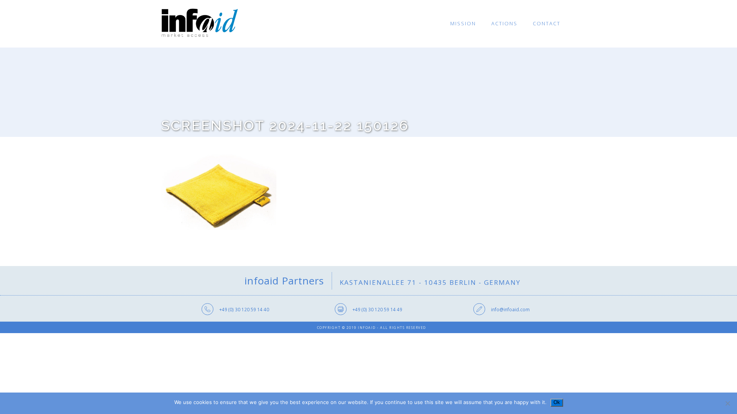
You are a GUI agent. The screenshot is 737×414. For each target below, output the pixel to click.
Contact (546, 23)
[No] (727, 403)
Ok (557, 402)
